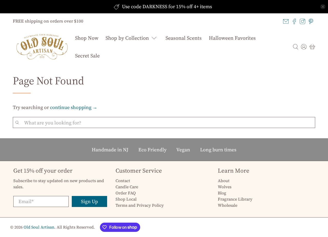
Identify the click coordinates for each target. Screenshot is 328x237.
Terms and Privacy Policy (140, 205)
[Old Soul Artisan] (42, 47)
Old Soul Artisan (39, 227)
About (224, 180)
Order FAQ (126, 193)
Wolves (224, 187)
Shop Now (86, 38)
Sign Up (89, 201)
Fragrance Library (235, 199)
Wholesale (227, 205)
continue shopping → (73, 107)
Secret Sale (87, 55)
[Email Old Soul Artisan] (286, 21)
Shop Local (126, 199)
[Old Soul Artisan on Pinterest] (311, 21)
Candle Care (127, 187)
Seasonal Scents (184, 38)
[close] (322, 6)
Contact (123, 180)
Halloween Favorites (232, 38)
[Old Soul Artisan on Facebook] (294, 21)
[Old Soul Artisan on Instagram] (302, 21)
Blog (222, 193)
